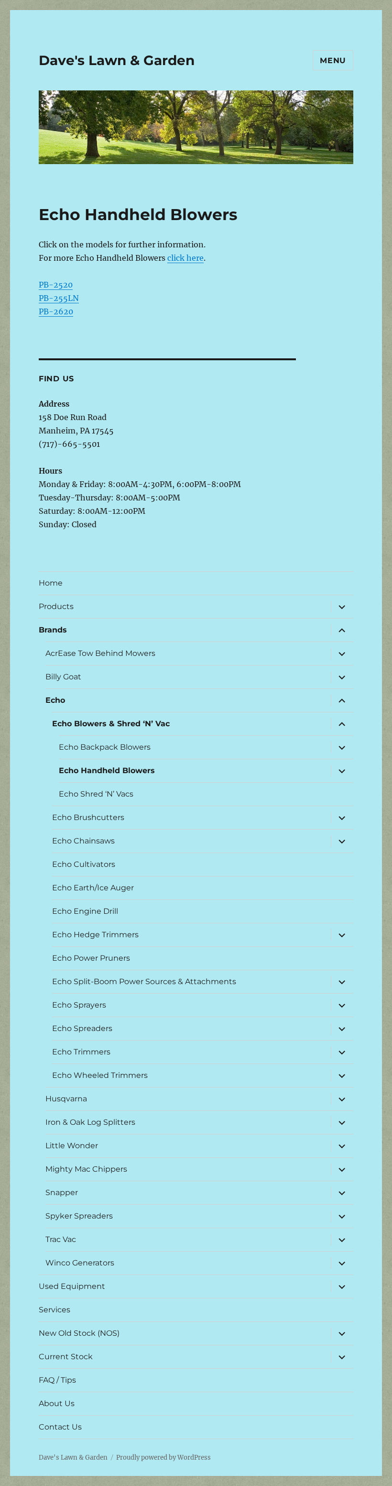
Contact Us (60, 1426)
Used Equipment (72, 1286)
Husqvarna (66, 1098)
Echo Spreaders (82, 1028)
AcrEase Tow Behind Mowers (100, 653)
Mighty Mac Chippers (86, 1169)
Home (51, 583)
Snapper (61, 1192)
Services (54, 1309)
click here (185, 258)
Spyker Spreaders (79, 1215)
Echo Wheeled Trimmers (100, 1075)
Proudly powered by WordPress (163, 1457)
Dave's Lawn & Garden (117, 60)
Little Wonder (71, 1145)
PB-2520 (56, 284)
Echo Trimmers (81, 1051)
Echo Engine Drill (85, 911)
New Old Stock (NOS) (79, 1333)
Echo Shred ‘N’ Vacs (96, 793)
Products (56, 606)
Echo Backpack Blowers (105, 747)
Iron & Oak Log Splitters (90, 1122)
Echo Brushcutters (88, 817)
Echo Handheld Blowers (107, 770)
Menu (333, 60)
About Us (57, 1403)
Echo (55, 700)
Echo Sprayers (79, 1004)
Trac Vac (60, 1239)
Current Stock (66, 1356)
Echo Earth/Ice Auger (93, 887)
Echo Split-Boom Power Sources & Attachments (144, 981)
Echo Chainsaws (83, 840)
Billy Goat (63, 676)
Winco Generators (79, 1262)
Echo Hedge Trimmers (95, 934)
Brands (53, 629)
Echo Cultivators (83, 864)
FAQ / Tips (57, 1380)
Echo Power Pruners (91, 958)
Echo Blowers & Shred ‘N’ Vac (111, 723)
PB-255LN (59, 298)
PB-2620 (56, 311)
